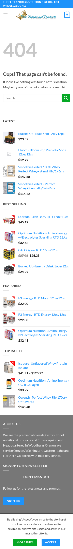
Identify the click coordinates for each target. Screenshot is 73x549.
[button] (5, 15)
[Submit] (66, 98)
